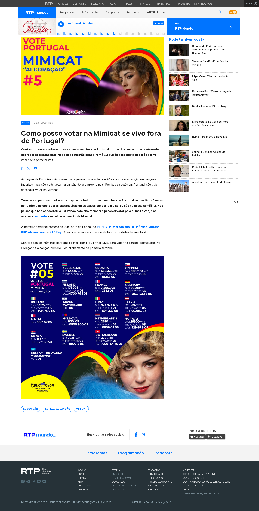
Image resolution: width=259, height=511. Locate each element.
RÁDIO (80, 481)
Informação (90, 12)
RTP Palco (143, 3)
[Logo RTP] (36, 471)
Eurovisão (30, 408)
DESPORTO (82, 474)
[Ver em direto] (37, 26)
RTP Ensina (182, 3)
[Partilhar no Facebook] (22, 168)
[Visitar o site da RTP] (49, 3)
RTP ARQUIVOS (84, 485)
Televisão (97, 3)
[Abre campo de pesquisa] (220, 12)
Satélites (153, 489)
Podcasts (132, 12)
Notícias (62, 3)
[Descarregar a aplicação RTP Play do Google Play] (216, 436)
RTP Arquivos (203, 3)
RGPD (186, 489)
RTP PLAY (116, 470)
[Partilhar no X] (28, 168)
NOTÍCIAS (81, 470)
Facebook (23, 481)
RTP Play (126, 3)
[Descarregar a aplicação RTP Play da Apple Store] (197, 436)
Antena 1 (155, 227)
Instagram (34, 481)
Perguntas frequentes (125, 485)
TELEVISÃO (82, 477)
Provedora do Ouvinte (160, 481)
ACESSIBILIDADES (156, 485)
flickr (44, 481)
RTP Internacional (117, 227)
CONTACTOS (154, 470)
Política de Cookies (60, 502)
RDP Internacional (33, 232)
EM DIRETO (117, 474)
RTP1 (100, 227)
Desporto (79, 3)
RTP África (139, 227)
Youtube (39, 481)
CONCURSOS (118, 481)
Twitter (28, 481)
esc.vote (40, 216)
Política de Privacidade (34, 502)
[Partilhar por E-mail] (35, 168)
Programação (131, 453)
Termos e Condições (84, 502)
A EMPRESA (188, 470)
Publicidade (104, 502)
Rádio (112, 3)
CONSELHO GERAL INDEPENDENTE (199, 474)
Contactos (118, 489)
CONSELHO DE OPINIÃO (194, 477)
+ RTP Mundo (156, 12)
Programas (66, 12)
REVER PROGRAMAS (121, 477)
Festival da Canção (57, 408)
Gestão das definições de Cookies (201, 493)
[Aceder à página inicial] (37, 12)
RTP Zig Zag (162, 3)
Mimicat (81, 408)
